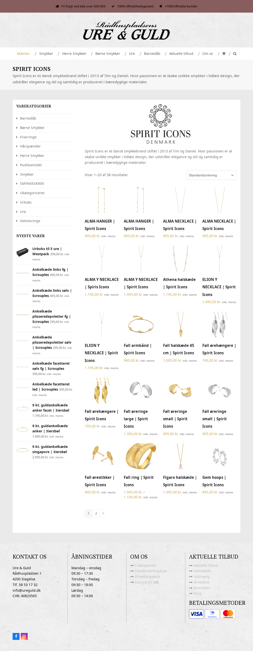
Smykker (27, 174)
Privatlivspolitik (147, 576)
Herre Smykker (32, 155)
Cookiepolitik (145, 565)
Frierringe (28, 137)
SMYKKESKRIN (32, 183)
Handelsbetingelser (151, 570)
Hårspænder (30, 146)
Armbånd (201, 582)
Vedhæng (202, 576)
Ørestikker (202, 588)
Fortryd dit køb (147, 582)
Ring (197, 593)
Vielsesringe (30, 220)
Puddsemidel (31, 165)
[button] (223, 53)
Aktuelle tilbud (206, 565)
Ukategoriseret (32, 192)
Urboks (26, 202)
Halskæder (202, 570)
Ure (23, 211)
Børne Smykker (32, 127)
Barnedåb (28, 118)
